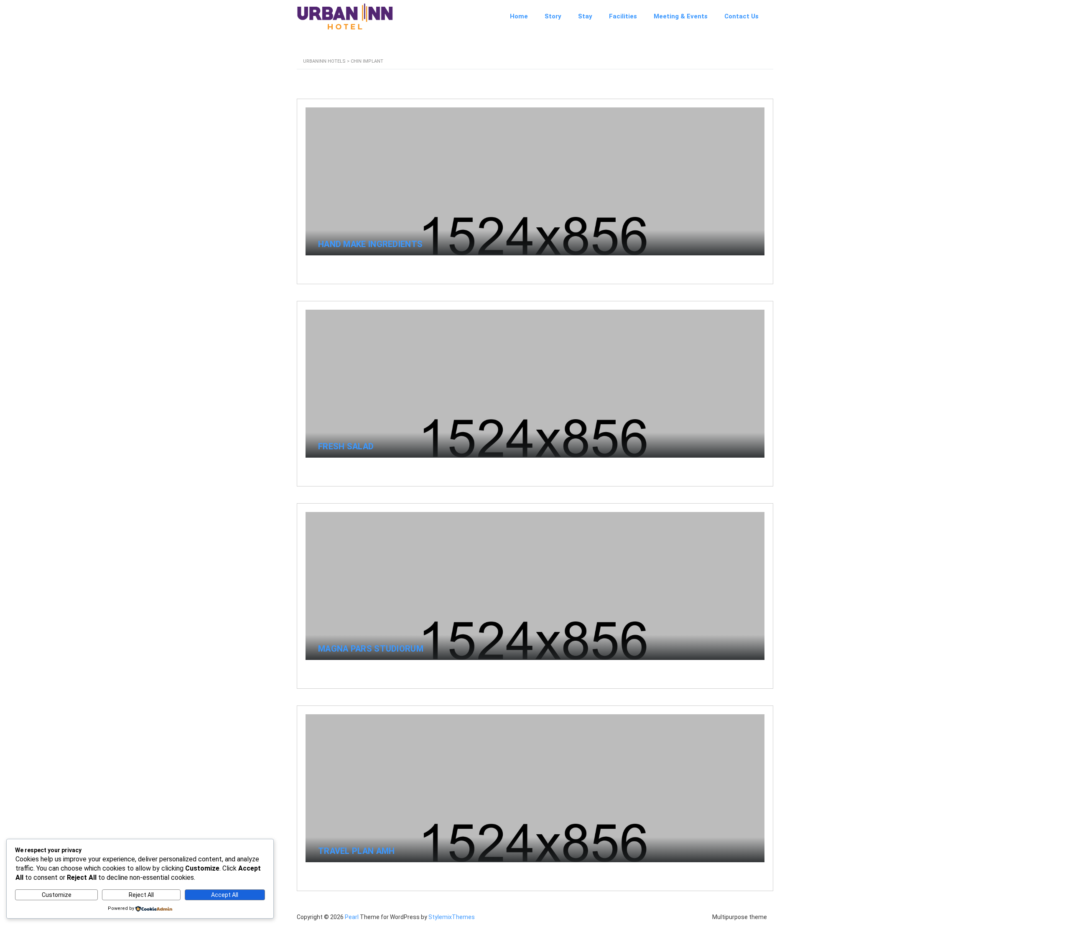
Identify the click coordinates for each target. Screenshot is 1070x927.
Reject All (141, 894)
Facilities (623, 16)
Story (553, 16)
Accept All (224, 894)
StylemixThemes (451, 917)
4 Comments (736, 265)
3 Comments (736, 670)
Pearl (352, 917)
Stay (585, 16)
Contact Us (741, 16)
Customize (56, 894)
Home (519, 16)
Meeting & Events (681, 16)
